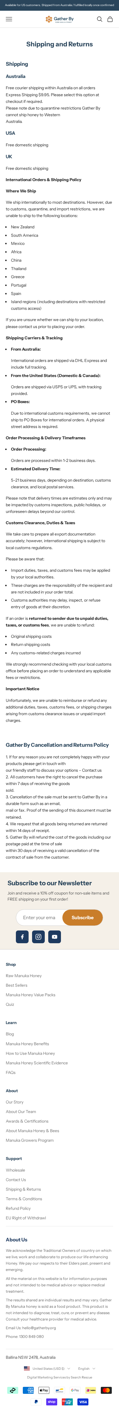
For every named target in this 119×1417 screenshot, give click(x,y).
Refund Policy (18, 1208)
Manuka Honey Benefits (27, 1043)
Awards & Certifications (27, 1121)
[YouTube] (54, 936)
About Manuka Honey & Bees (32, 1130)
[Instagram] (38, 936)
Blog (10, 1034)
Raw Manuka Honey (24, 975)
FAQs (11, 1072)
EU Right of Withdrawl (26, 1218)
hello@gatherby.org (39, 1327)
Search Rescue (81, 1377)
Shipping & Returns (23, 1189)
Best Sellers (16, 985)
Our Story (14, 1102)
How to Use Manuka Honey (30, 1053)
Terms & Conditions (24, 1198)
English (84, 1369)
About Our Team (21, 1111)
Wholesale (15, 1170)
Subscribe (83, 917)
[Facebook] (22, 936)
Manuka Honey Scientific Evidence (37, 1063)
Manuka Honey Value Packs (30, 994)
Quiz (10, 1004)
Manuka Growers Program (30, 1140)
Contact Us (16, 1179)
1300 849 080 (31, 1336)
